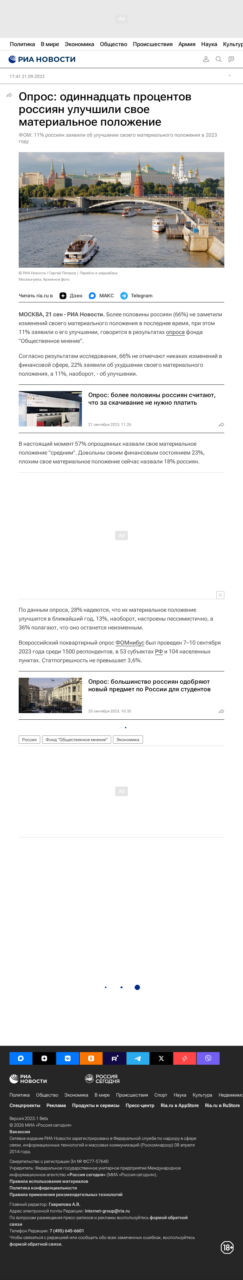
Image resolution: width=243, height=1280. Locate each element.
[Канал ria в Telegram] (138, 1058)
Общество (47, 1095)
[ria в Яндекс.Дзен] (44, 1058)
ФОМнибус (129, 642)
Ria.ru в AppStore (180, 1105)
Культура (202, 1095)
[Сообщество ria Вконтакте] (67, 1058)
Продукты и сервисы (95, 1105)
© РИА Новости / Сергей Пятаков (47, 273)
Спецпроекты (24, 1105)
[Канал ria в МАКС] (20, 1058)
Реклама (56, 1105)
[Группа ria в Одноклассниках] (91, 1058)
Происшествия (132, 1095)
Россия (29, 739)
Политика (19, 1095)
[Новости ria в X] (161, 1058)
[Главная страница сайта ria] (41, 59)
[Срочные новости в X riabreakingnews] (184, 1058)
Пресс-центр (140, 1105)
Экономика (128, 739)
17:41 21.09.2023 (27, 76)
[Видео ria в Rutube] (114, 1058)
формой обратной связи (35, 1244)
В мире (102, 1095)
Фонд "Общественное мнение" (77, 739)
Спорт (160, 1095)
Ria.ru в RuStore (222, 1105)
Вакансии (19, 1131)
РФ (159, 651)
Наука (180, 1095)
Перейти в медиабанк (99, 273)
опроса (175, 332)
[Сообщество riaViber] (208, 1058)
